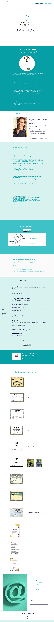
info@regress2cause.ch (28, 614)
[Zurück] (4, 240)
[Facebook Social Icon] (28, 618)
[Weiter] (49, 240)
